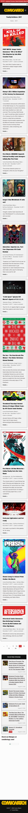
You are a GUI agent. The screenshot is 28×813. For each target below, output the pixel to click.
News (10, 59)
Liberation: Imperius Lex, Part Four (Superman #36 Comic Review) (13, 249)
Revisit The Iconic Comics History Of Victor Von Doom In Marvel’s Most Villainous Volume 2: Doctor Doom (17, 694)
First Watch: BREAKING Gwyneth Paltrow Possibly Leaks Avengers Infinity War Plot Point (14, 156)
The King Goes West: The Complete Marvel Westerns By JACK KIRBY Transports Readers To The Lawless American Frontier (17, 716)
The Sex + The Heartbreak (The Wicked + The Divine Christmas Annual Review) (13, 358)
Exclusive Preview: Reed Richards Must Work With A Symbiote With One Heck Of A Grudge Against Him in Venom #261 (17, 680)
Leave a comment (18, 61)
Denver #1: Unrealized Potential (15, 728)
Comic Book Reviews (8, 255)
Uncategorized (6, 476)
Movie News (6, 59)
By (17, 59)
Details (4, 71)
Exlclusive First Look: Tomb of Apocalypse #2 (17, 705)
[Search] (27, 4)
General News (6, 97)
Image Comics (18, 363)
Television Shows (7, 302)
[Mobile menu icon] (25, 10)
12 (24, 646)
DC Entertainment (18, 255)
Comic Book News (7, 162)
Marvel (15, 411)
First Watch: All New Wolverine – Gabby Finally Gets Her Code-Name (14, 471)
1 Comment (6, 101)
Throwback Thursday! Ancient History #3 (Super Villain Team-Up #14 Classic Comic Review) (13, 406)
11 (20, 646)
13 (9, 648)
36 (15, 648)
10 (16, 646)
